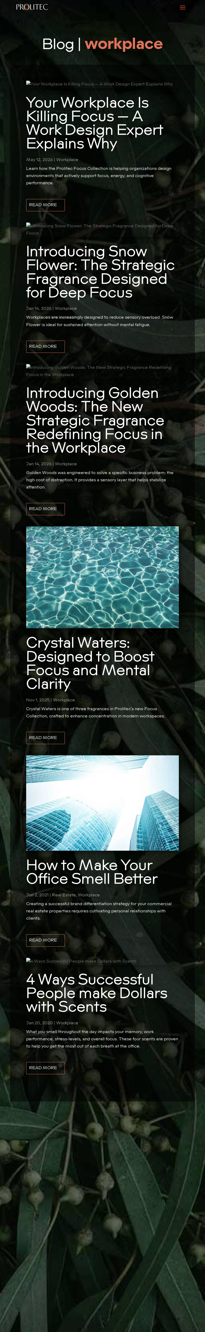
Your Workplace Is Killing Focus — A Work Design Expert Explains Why (94, 123)
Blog (58, 44)
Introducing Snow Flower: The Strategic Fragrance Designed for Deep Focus (100, 272)
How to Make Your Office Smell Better (91, 872)
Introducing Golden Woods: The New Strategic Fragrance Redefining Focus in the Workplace (95, 421)
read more (43, 205)
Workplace (67, 159)
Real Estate (64, 895)
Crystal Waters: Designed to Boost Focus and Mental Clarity (90, 663)
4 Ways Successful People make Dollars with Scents (96, 993)
